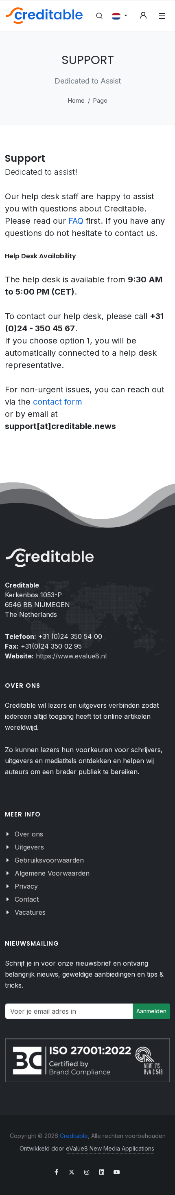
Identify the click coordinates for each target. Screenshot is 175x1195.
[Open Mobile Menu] (162, 16)
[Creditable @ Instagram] (86, 1172)
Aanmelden (151, 1011)
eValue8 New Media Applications (110, 1148)
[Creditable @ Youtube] (116, 1172)
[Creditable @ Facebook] (56, 1172)
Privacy (26, 886)
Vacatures (30, 912)
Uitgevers (29, 847)
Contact (27, 899)
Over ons (29, 834)
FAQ (77, 221)
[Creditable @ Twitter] (71, 1172)
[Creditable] (44, 15)
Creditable (74, 1135)
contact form (57, 402)
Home (76, 100)
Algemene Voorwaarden (52, 873)
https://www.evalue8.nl (71, 656)
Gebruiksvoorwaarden (49, 860)
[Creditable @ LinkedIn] (101, 1172)
